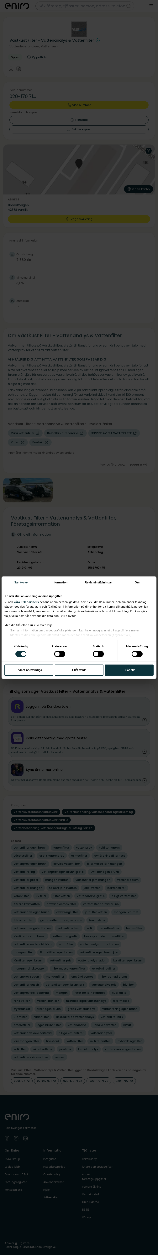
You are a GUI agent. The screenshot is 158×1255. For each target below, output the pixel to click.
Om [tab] (137, 582)
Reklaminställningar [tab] (98, 582)
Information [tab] (59, 582)
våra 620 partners (26, 602)
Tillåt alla (129, 670)
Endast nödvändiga (29, 670)
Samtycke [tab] (21, 582)
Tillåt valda (79, 670)
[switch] (59, 654)
